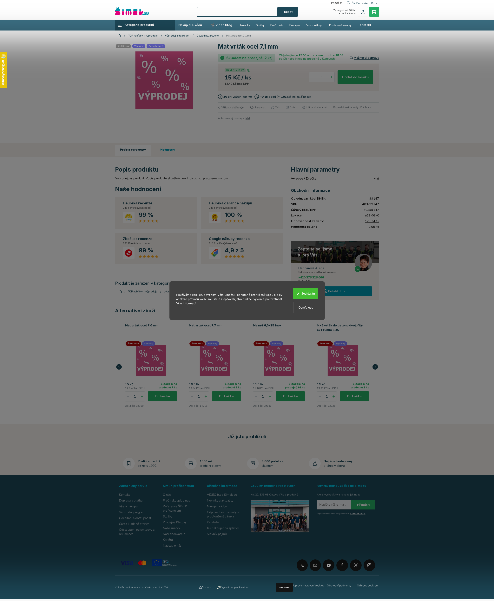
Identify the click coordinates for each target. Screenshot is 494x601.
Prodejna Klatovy (175, 522)
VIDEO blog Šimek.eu (222, 495)
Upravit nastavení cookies (308, 585)
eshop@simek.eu (315, 565)
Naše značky (171, 528)
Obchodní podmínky (339, 585)
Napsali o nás (172, 545)
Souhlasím (308, 294)
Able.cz (207, 587)
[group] (151, 366)
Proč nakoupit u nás (176, 500)
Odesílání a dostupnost (135, 518)
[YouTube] (328, 563)
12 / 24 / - (372, 221)
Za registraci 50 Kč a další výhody (344, 12)
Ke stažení (214, 522)
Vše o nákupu (128, 506)
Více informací (186, 303)
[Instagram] (369, 563)
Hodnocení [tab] (167, 150)
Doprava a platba (130, 500)
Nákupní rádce (217, 506)
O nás (167, 495)
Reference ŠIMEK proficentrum (175, 508)
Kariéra (168, 540)
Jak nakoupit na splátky (223, 528)
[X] (355, 565)
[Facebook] (342, 563)
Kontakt (124, 495)
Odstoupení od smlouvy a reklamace (137, 532)
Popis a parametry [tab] (133, 150)
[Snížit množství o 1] (312, 77)
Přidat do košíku (355, 77)
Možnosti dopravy (366, 58)
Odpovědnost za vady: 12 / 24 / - (352, 107)
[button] (142, 396)
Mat (248, 118)
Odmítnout (306, 308)
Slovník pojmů (217, 534)
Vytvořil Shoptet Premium (234, 587)
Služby (167, 516)
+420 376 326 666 (311, 277)
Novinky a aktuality (220, 500)
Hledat (288, 12)
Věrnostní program (132, 512)
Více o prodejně (288, 494)
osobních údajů (357, 513)
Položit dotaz (337, 291)
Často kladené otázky (134, 524)
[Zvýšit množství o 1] (331, 77)
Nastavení (284, 587)
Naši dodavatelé (174, 534)
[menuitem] (190, 25)
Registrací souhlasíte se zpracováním (341, 513)
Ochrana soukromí (368, 585)
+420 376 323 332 (302, 565)
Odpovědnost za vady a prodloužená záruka (223, 514)
